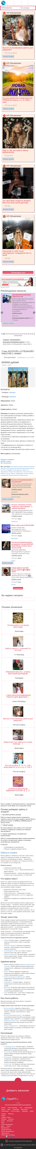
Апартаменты (8, 982)
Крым (9, 1109)
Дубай (32, 1111)
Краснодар (14, 538)
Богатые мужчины (24, 466)
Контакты (11, 1119)
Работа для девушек (10, 945)
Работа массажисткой (10, 954)
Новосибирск (5, 1111)
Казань (13, 560)
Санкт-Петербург (12, 1107)
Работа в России (28, 471)
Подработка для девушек (14, 470)
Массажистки (5, 1128)
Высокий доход (21, 468)
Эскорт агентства (6, 1129)
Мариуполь (14, 521)
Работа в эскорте (9, 852)
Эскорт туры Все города (11, 869)
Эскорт (20, 535)
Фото (2, 1122)
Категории (10, 1120)
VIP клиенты (14, 466)
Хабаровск (25, 1111)
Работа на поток (5, 473)
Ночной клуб (7, 1064)
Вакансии (11, 1113)
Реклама (3, 1119)
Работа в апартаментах (15, 471)
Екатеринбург (15, 340)
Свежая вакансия (14, 475)
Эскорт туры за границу (8, 1135)
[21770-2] (18, 281)
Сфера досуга (24, 475)
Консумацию (7, 1057)
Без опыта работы (9, 1008)
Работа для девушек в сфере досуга (14, 977)
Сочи (21, 1107)
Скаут (5, 992)
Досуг (19, 518)
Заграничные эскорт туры (11, 1020)
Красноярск (24, 1109)
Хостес (6, 971)
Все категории (25, 8)
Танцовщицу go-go (9, 1046)
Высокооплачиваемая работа (20, 318)
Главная (6, 340)
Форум (3, 1115)
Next (34, 312)
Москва (13, 584)
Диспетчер (7, 987)
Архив (3, 1120)
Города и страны (6, 1117)
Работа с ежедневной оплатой (19, 473)
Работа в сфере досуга (10, 1025)
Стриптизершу (8, 1051)
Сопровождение (8, 950)
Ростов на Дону (15, 497)
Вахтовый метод (12, 468)
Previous (2, 312)
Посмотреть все (18, 272)
